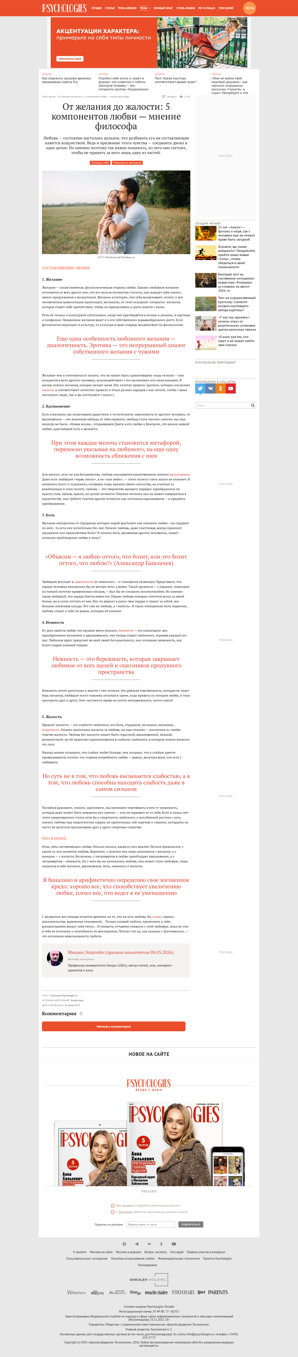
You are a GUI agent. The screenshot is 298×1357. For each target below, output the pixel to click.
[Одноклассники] (161, 1244)
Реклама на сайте (101, 1252)
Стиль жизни (185, 8)
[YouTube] (173, 1244)
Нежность (125, 630)
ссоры (156, 916)
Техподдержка (147, 1265)
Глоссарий (226, 8)
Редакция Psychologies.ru (63, 995)
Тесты (249, 8)
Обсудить (172, 96)
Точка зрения (127, 8)
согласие (127, 1205)
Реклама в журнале (128, 1252)
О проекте (80, 1252)
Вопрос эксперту (156, 1252)
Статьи (110, 8)
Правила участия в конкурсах (206, 1252)
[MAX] (124, 1244)
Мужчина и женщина (127, 163)
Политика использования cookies (133, 1258)
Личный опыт (163, 8)
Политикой (125, 1212)
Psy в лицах (206, 8)
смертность (50, 729)
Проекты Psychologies (217, 1258)
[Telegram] (136, 1244)
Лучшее (96, 8)
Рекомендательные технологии (179, 1258)
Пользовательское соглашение (87, 1258)
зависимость (83, 581)
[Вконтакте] (149, 1244)
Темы (143, 8)
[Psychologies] (64, 8)
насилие (48, 390)
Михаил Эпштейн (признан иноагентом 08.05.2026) (121, 952)
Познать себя (100, 163)
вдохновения (179, 474)
